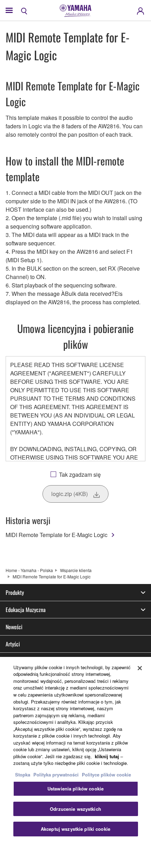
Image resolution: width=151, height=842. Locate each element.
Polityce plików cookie (106, 774)
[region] (75, 749)
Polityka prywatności (56, 774)
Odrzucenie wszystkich (75, 809)
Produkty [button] (15, 592)
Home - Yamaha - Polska (29, 570)
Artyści (13, 644)
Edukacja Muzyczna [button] (26, 609)
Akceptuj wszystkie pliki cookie (75, 829)
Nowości (14, 627)
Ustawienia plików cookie (75, 788)
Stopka (23, 774)
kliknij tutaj (107, 756)
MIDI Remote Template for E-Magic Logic (56, 535)
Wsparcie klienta (76, 570)
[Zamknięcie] (139, 668)
